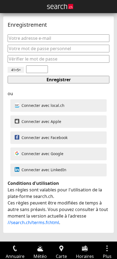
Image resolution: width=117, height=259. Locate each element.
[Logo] (60, 6)
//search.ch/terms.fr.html (33, 222)
